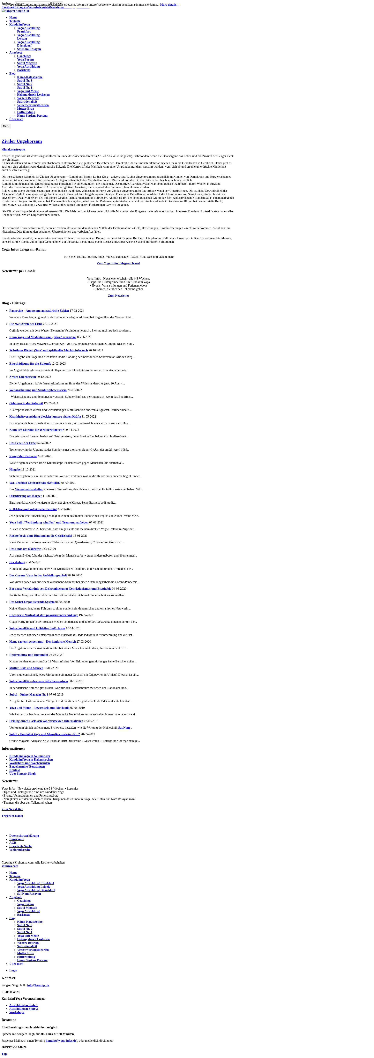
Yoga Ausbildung (28, 911)
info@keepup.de (38, 985)
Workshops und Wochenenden (29, 763)
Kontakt (14, 770)
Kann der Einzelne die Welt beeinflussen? (36, 429)
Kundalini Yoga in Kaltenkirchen (31, 759)
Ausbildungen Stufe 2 (23, 1008)
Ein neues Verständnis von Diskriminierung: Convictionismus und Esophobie (60, 588)
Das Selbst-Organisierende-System (32, 601)
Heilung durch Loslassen (33, 939)
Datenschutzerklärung (24, 835)
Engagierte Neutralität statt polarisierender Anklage (43, 615)
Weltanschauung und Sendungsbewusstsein (38, 390)
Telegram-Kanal (12, 815)
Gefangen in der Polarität (26, 403)
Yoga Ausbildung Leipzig (33, 886)
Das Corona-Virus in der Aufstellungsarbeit (38, 575)
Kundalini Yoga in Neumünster (29, 756)
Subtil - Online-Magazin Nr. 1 (28, 694)
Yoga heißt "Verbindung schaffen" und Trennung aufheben (48, 522)
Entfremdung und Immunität (28, 654)
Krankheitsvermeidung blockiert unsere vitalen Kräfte (45, 416)
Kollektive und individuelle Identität (33, 509)
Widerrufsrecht (19, 849)
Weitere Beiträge (28, 942)
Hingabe (14, 469)
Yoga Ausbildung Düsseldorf (36, 890)
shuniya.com (10, 866)
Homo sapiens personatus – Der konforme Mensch (42, 641)
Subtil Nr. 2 (24, 928)
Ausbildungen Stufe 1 (23, 1005)
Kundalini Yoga (19, 879)
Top (4, 1053)
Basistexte (23, 914)
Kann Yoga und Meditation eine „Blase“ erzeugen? (42, 337)
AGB (12, 842)
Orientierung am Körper (25, 496)
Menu (6, 126)
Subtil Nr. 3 (24, 925)
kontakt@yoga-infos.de (61, 1040)
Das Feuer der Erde (22, 443)
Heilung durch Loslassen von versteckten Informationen (46, 721)
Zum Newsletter (118, 295)
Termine (14, 876)
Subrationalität (27, 946)
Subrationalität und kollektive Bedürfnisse (37, 628)
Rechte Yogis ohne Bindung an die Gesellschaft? (41, 535)
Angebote (15, 897)
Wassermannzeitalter (29, 489)
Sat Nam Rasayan (29, 893)
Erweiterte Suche (20, 846)
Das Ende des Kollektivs (25, 549)
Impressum (16, 839)
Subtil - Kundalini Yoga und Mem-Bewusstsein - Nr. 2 (44, 734)
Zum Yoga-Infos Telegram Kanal (118, 263)
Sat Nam (124, 727)
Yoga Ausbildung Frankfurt (35, 883)
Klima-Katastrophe (29, 921)
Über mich (16, 963)
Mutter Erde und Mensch (26, 668)
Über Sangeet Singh (22, 773)
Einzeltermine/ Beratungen (27, 766)
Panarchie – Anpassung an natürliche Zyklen (39, 310)
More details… (169, 4)
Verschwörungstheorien (33, 949)
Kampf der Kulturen (23, 456)
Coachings (24, 900)
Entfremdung (26, 956)
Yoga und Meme (28, 935)
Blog (12, 918)
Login (13, 970)
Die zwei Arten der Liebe (25, 323)
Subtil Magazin (27, 907)
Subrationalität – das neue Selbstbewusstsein (38, 681)
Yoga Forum (25, 904)
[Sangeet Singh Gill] (15, 10)
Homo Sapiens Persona (32, 960)
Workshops (16, 1012)
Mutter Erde (25, 953)
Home (13, 872)
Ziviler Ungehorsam (22, 141)
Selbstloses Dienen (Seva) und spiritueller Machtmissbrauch (48, 350)
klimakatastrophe (14, 149)
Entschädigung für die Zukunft (30, 363)
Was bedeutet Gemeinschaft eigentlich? (35, 482)
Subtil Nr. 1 (24, 932)
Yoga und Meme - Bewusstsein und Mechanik (39, 707)
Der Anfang (17, 562)
